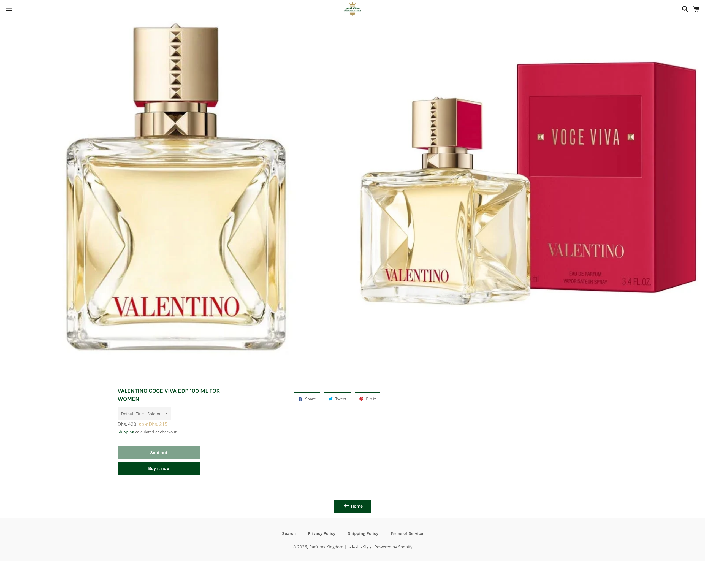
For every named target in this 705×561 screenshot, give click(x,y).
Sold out (158, 452)
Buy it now (159, 468)
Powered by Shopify (394, 546)
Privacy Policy (321, 533)
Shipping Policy (363, 533)
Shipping (126, 432)
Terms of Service (407, 533)
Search (289, 533)
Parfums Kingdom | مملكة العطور (340, 546)
